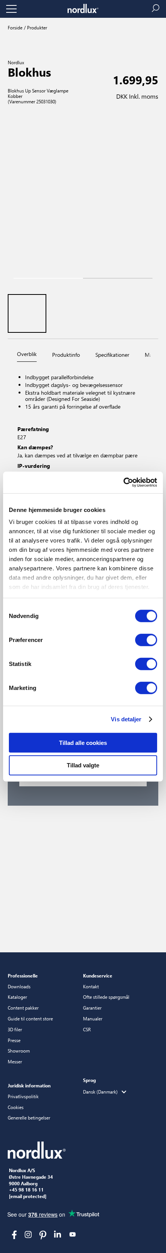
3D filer (15, 1029)
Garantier (92, 1008)
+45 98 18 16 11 (26, 1190)
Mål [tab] (149, 354)
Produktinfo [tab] (66, 354)
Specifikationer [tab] (112, 354)
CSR (87, 1029)
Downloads (19, 986)
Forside (15, 27)
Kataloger (17, 997)
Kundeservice (97, 975)
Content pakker (23, 1008)
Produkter (36, 27)
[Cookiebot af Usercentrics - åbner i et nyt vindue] (123, 483)
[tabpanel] (83, 445)
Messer (15, 1061)
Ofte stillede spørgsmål (106, 997)
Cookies (16, 1107)
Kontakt (91, 986)
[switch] (146, 639)
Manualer (92, 1018)
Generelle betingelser (29, 1117)
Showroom (19, 1051)
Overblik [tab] (27, 354)
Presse (14, 1040)
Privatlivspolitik (23, 1096)
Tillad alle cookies (83, 742)
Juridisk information (29, 1085)
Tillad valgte (83, 765)
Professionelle (23, 975)
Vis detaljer (126, 719)
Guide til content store (30, 1018)
